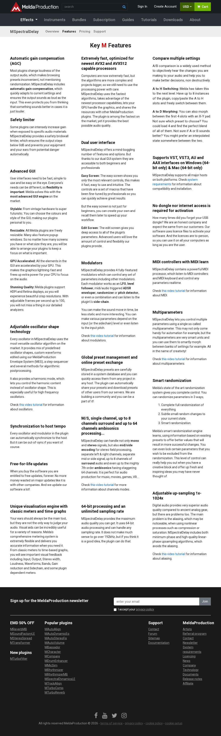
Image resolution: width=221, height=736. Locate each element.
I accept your (136, 609)
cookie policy (154, 723)
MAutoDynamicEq (57, 633)
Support (99, 31)
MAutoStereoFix (56, 638)
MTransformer (20, 642)
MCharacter (53, 652)
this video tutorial (173, 291)
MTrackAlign (53, 683)
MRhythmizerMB (56, 674)
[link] (96, 715)
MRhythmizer (54, 670)
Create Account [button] (165, 6)
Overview (52, 31)
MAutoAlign (53, 629)
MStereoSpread (21, 638)
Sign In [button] (142, 6)
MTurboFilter (18, 658)
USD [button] (186, 6)
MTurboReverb (55, 692)
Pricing (84, 31)
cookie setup (173, 723)
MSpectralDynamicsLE (60, 679)
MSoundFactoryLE (22, 633)
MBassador (52, 647)
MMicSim (51, 665)
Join (205, 601)
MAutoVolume (55, 642)
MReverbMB (18, 629)
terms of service (111, 723)
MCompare (52, 656)
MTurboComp (54, 688)
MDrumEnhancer (56, 661)
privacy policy (145, 609)
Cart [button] (205, 6)
